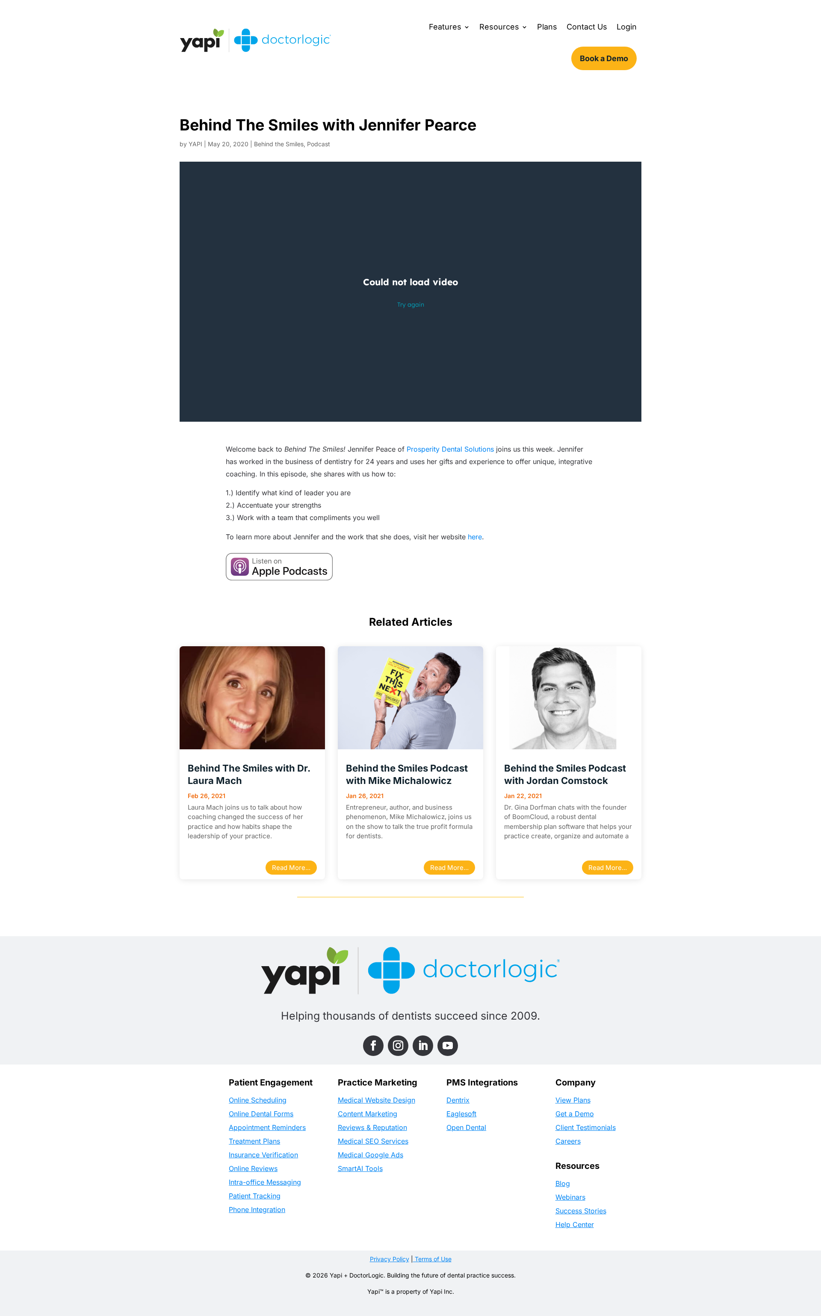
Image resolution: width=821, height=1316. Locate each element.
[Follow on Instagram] (398, 1045)
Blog (562, 1183)
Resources (499, 26)
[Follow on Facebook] (373, 1045)
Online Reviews (253, 1168)
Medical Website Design (376, 1100)
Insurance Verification (263, 1154)
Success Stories (580, 1211)
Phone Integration (257, 1209)
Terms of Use (432, 1259)
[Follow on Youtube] (447, 1045)
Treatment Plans (254, 1141)
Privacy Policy (389, 1259)
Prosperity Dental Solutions (450, 449)
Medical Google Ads (370, 1154)
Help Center (574, 1224)
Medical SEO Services (373, 1141)
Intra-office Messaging (265, 1182)
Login (627, 26)
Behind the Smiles (279, 144)
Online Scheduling (257, 1100)
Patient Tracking (255, 1196)
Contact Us (587, 26)
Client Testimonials (585, 1127)
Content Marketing (367, 1113)
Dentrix (458, 1100)
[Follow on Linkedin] (423, 1045)
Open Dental (466, 1127)
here (475, 536)
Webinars (570, 1197)
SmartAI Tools (360, 1168)
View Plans (573, 1100)
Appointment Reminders (267, 1127)
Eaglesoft (461, 1113)
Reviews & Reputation (372, 1127)
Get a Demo (574, 1113)
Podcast (318, 144)
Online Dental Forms (261, 1113)
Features (445, 26)
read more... (291, 868)
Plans (547, 26)
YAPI (195, 144)
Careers (568, 1141)
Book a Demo (604, 58)
